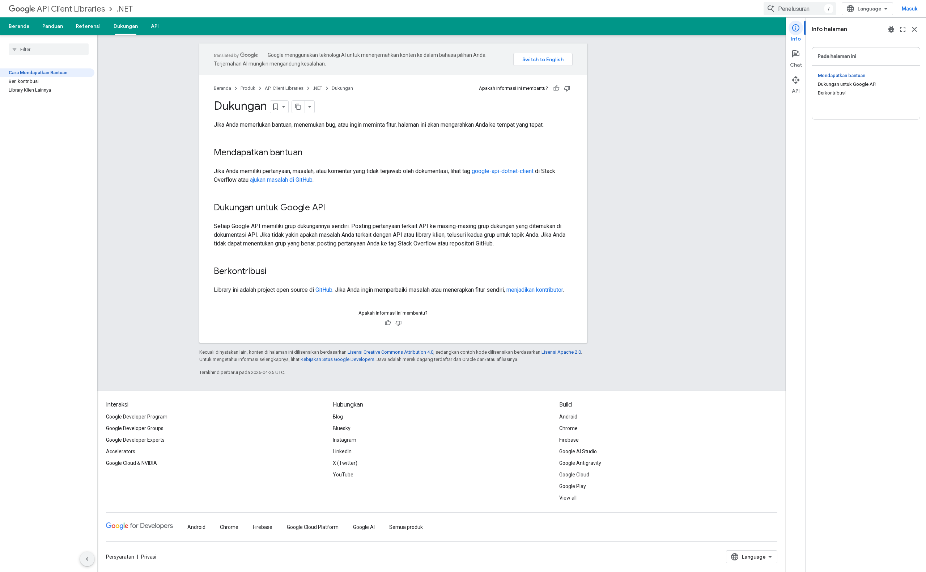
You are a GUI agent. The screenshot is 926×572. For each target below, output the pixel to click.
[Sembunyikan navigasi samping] (87, 559)
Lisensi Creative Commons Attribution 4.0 (390, 352)
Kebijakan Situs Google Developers (337, 359)
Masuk (909, 9)
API (155, 26)
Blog (338, 417)
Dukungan (126, 26)
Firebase (569, 440)
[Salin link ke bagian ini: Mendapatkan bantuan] (309, 153)
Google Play (572, 486)
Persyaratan (120, 557)
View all (568, 498)
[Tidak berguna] (567, 88)
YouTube (343, 475)
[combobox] (800, 8)
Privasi (148, 557)
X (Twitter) (345, 463)
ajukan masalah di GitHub (281, 179)
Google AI (364, 527)
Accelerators (120, 451)
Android (568, 417)
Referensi (88, 26)
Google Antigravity (580, 463)
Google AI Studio (578, 451)
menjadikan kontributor (534, 289)
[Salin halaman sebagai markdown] (298, 107)
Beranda (19, 26)
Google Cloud (574, 475)
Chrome (568, 428)
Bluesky (342, 428)
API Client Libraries (71, 9)
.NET (124, 9)
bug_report (891, 29)
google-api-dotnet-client (503, 171)
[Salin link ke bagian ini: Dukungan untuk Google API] (332, 208)
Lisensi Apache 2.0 (561, 352)
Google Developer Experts (135, 440)
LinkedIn (342, 451)
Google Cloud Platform (313, 527)
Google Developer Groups (134, 428)
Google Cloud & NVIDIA (131, 463)
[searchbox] (49, 49)
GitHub (323, 289)
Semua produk (406, 527)
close (914, 29)
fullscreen (903, 29)
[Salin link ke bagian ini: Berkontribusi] (274, 272)
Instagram (344, 440)
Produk (248, 88)
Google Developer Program (136, 417)
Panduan (52, 26)
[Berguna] (556, 88)
